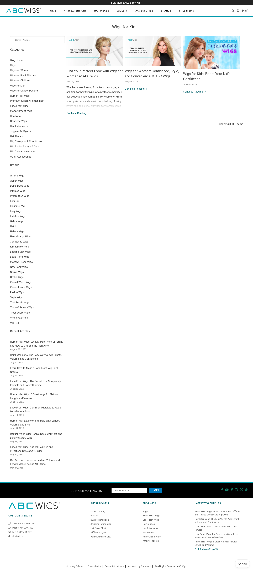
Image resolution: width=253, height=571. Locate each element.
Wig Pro (14, 322)
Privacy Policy (94, 566)
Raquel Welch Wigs (20, 282)
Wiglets (122, 10)
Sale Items (186, 10)
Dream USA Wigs (19, 195)
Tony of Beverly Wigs (22, 307)
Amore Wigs (17, 175)
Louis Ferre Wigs (19, 256)
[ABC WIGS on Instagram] (236, 490)
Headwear (16, 116)
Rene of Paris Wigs (21, 287)
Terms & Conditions (114, 566)
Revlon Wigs (17, 292)
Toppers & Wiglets (20, 131)
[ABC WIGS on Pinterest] (231, 490)
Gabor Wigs (16, 221)
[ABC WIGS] (23, 10)
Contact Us (17, 536)
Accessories (144, 10)
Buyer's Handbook (100, 520)
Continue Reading (76, 113)
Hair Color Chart (98, 528)
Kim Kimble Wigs (19, 246)
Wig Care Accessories (22, 151)
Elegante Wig (17, 206)
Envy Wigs (16, 211)
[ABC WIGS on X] (241, 490)
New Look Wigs (19, 266)
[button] (233, 10)
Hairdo (14, 226)
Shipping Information (101, 524)
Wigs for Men (17, 85)
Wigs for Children (20, 80)
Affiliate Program (99, 532)
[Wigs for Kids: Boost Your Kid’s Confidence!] (211, 52)
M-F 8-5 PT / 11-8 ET (22, 532)
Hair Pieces (16, 136)
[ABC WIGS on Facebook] (222, 490)
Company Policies (74, 566)
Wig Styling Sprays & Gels (24, 146)
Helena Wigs (17, 231)
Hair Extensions (75, 10)
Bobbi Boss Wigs (19, 185)
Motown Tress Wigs (21, 261)
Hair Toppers (149, 524)
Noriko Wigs (17, 272)
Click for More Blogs (205, 549)
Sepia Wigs (16, 297)
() (246, 10)
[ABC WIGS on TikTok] (246, 490)
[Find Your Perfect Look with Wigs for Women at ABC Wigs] (94, 51)
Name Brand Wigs (152, 536)
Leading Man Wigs (20, 251)
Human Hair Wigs (20, 95)
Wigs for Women (19, 70)
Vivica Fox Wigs (19, 317)
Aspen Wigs (17, 180)
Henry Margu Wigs (20, 236)
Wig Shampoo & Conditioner (26, 141)
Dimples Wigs (17, 190)
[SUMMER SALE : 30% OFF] (126, 3)
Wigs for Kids (125, 26)
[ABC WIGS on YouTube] (227, 490)
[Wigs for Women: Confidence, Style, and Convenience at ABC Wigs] (153, 51)
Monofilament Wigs (21, 110)
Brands (166, 10)
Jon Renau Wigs (19, 241)
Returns (94, 515)
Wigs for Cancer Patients (24, 90)
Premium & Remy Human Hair (27, 100)
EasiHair (14, 201)
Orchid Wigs (17, 277)
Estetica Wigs (17, 216)
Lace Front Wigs (19, 105)
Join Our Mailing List (101, 536)
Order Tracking (98, 511)
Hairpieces (101, 10)
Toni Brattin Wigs (19, 302)
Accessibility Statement (139, 566)
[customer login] (238, 11)
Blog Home (16, 60)
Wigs (53, 10)
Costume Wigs (18, 121)
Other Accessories (20, 156)
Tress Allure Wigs (20, 312)
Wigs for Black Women (23, 75)
